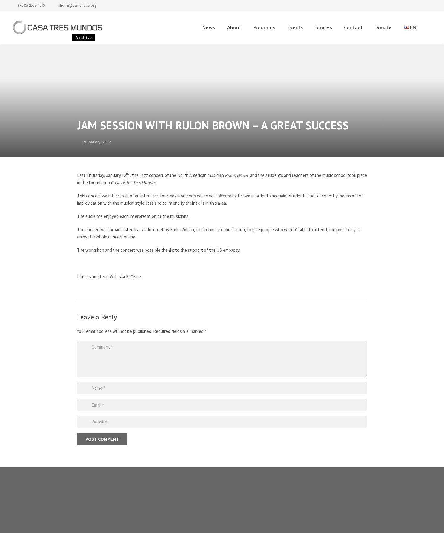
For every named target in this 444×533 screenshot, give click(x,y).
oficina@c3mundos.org (77, 5)
